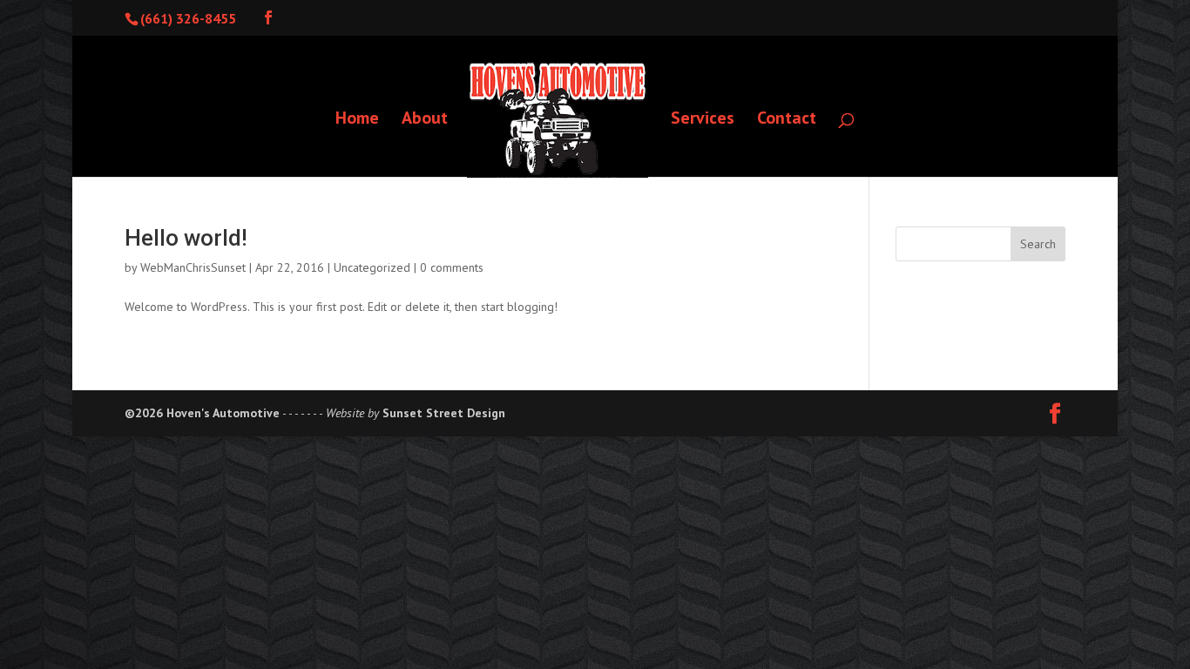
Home (357, 120)
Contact (786, 120)
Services (702, 120)
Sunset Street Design (443, 413)
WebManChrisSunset (193, 267)
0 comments (451, 267)
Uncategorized (372, 267)
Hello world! (186, 238)
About (425, 120)
